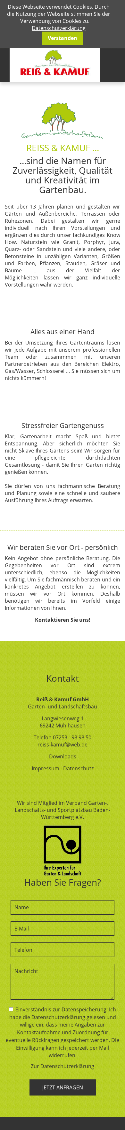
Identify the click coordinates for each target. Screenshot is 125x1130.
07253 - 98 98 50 (72, 737)
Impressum (45, 768)
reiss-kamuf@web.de (63, 744)
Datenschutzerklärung (59, 28)
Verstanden (62, 38)
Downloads (62, 756)
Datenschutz (78, 768)
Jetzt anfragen (62, 1087)
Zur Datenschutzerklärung (62, 1066)
